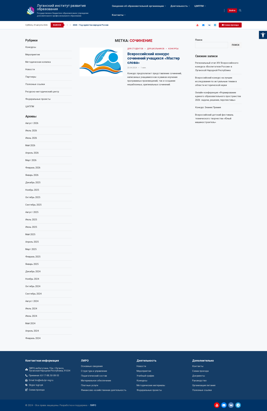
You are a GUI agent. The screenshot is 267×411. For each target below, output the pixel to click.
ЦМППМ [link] (199, 6)
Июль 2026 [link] (31, 130)
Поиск (198, 39)
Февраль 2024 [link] (32, 338)
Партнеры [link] (30, 76)
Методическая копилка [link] (38, 62)
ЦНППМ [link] (29, 106)
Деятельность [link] (179, 6)
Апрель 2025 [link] (32, 241)
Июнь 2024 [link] (31, 316)
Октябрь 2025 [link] (32, 197)
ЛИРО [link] (85, 360)
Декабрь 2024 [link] (32, 271)
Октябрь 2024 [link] (32, 286)
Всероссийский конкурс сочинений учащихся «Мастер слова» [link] (153, 58)
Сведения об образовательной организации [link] (138, 6)
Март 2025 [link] (30, 249)
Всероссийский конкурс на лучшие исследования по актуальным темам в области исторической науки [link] (216, 81)
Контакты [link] (117, 15)
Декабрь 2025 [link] (32, 182)
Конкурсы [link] (30, 47)
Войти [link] (232, 10)
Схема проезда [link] (231, 25)
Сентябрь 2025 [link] (33, 204)
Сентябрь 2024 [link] (33, 293)
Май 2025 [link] (30, 234)
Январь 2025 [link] (31, 264)
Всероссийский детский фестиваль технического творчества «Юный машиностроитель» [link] (214, 118)
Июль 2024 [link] (31, 308)
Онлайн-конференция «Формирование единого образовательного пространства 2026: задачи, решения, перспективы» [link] (218, 96)
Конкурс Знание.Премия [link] (208, 107)
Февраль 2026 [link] (32, 167)
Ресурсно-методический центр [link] (42, 91)
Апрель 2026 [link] (32, 152)
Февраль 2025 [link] (32, 256)
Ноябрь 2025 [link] (32, 190)
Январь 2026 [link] (31, 175)
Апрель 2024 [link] (32, 330)
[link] (263, 35)
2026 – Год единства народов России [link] (90, 25)
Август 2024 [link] (31, 301)
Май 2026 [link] (30, 145)
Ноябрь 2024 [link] (32, 279)
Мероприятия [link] (32, 54)
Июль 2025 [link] (31, 219)
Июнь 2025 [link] (31, 227)
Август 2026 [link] (31, 123)
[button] (67, 25)
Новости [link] (30, 69)
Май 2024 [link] (30, 323)
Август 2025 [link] (31, 212)
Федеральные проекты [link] (38, 99)
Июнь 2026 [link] (31, 138)
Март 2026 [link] (30, 160)
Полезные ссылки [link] (35, 84)
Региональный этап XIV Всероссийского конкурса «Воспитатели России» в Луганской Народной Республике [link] (216, 66)
